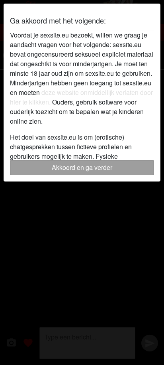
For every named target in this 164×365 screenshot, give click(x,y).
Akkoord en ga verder (82, 167)
